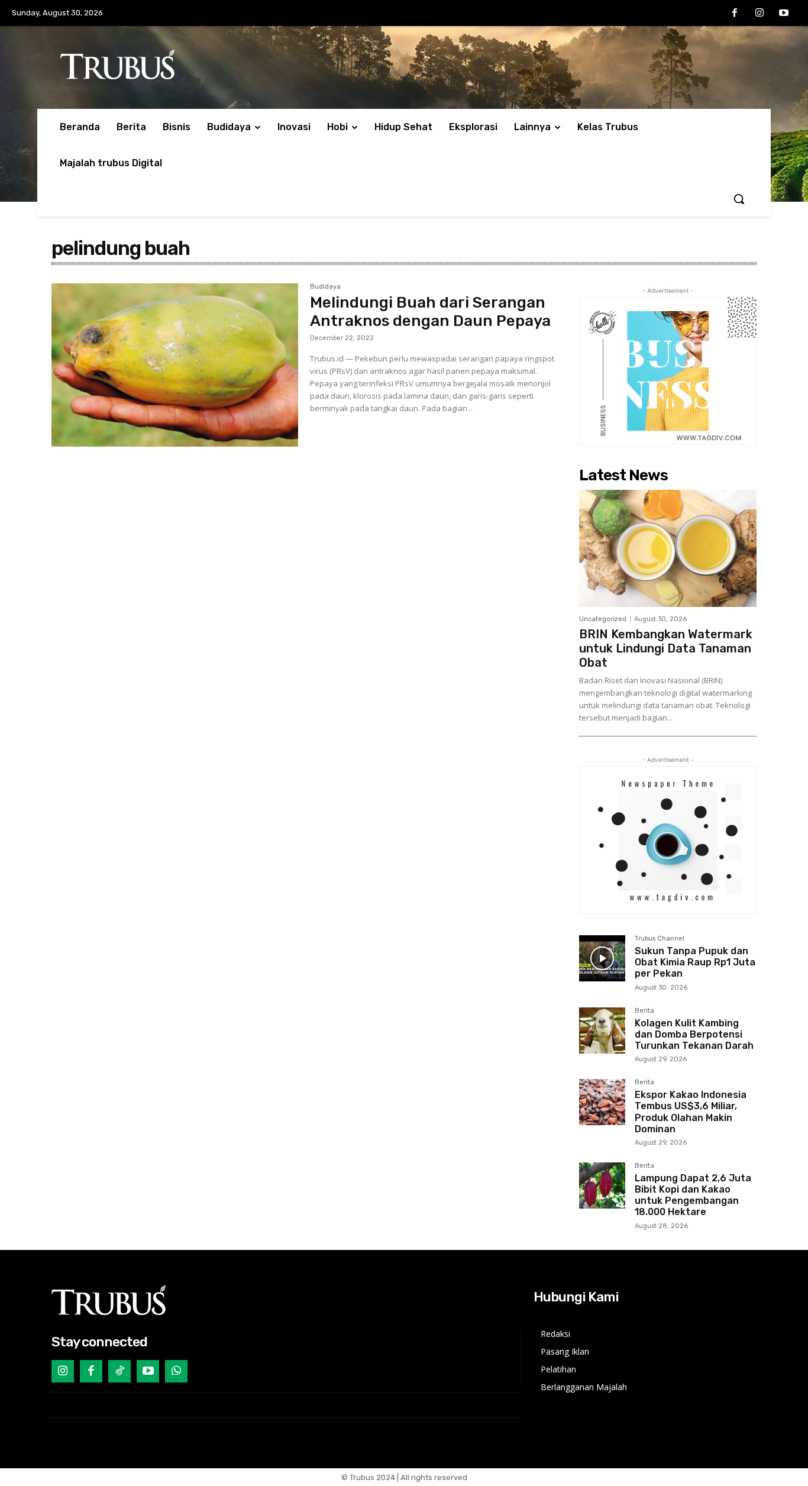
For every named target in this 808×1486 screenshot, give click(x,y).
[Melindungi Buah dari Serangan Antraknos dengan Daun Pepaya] (174, 365)
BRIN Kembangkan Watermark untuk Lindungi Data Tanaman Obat (665, 648)
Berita (644, 1011)
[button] (739, 199)
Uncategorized (602, 619)
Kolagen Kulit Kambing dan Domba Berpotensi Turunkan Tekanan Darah (694, 1034)
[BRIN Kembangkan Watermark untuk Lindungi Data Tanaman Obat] (668, 548)
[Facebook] (734, 13)
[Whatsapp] (176, 1371)
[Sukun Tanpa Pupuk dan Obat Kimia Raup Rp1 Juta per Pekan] (602, 958)
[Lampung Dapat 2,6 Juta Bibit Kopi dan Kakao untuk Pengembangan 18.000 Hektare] (602, 1185)
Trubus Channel (659, 938)
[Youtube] (783, 13)
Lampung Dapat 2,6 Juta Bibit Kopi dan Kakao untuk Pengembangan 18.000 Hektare (693, 1195)
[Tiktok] (119, 1371)
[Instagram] (759, 13)
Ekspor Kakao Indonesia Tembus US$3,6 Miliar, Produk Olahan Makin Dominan (690, 1112)
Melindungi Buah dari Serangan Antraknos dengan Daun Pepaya (430, 311)
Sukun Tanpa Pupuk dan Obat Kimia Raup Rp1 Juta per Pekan (695, 962)
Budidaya (325, 286)
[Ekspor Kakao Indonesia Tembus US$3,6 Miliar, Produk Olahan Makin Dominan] (602, 1102)
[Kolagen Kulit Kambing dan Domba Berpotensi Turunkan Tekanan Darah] (602, 1030)
